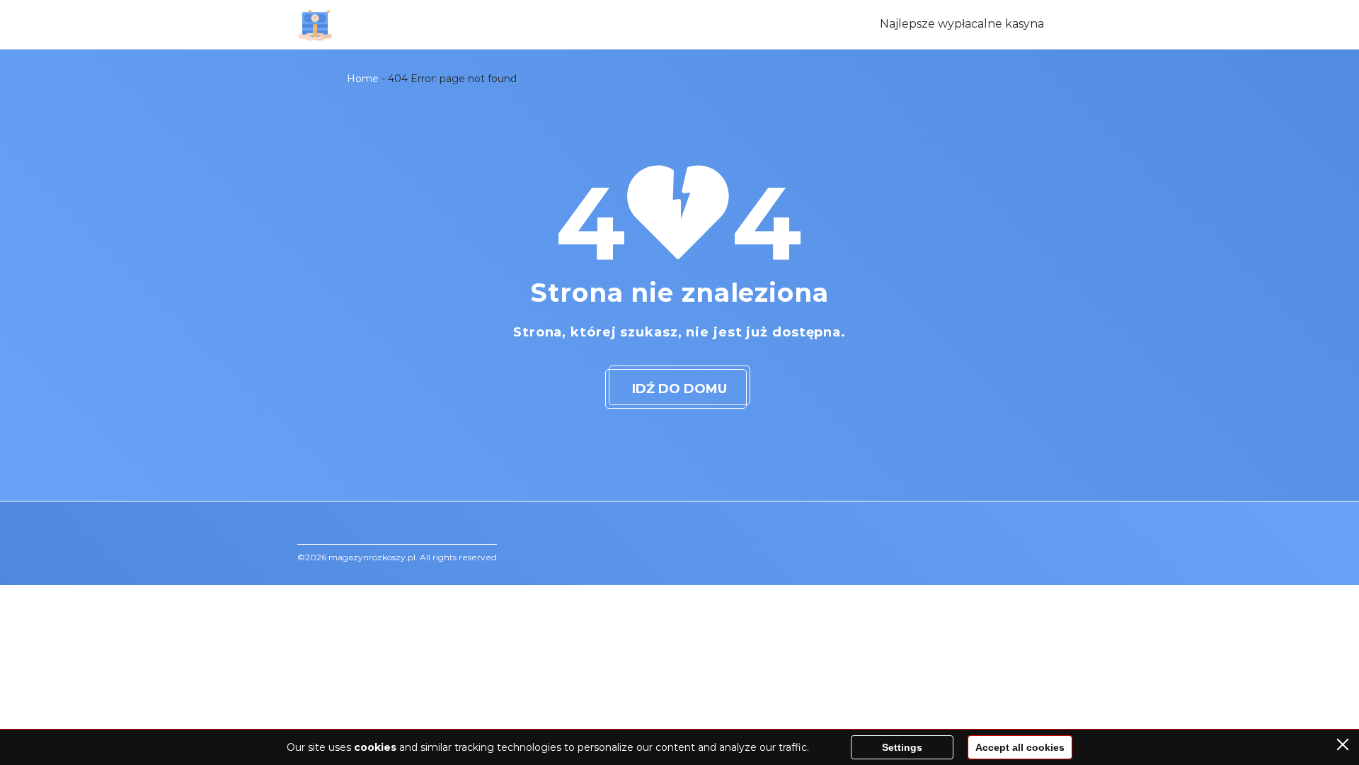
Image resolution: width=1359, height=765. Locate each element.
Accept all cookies (1020, 747)
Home (363, 78)
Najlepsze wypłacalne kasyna (962, 23)
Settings (902, 747)
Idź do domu (679, 389)
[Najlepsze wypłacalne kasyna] (315, 24)
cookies (375, 747)
